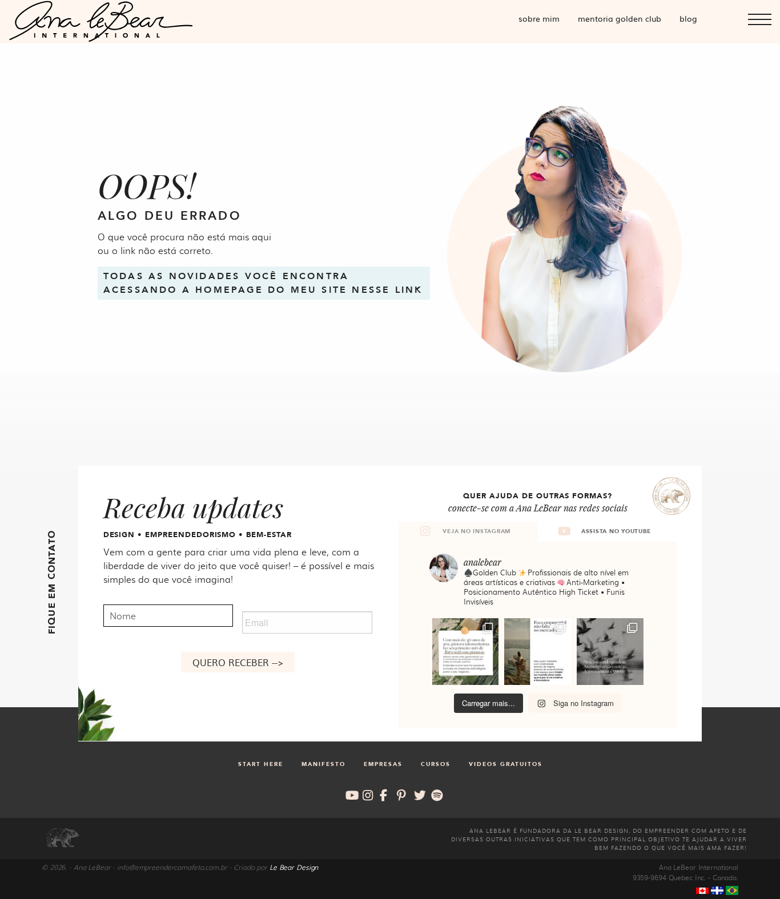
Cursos (436, 764)
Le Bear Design (294, 867)
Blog (688, 18)
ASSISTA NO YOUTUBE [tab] (616, 531)
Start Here (260, 764)
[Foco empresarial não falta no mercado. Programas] (537, 651)
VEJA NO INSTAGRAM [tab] (476, 531)
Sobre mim (539, 18)
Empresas (383, 764)
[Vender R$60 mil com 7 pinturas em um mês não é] (465, 651)
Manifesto (323, 764)
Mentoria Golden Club (619, 18)
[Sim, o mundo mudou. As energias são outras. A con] (610, 651)
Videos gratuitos (505, 764)
